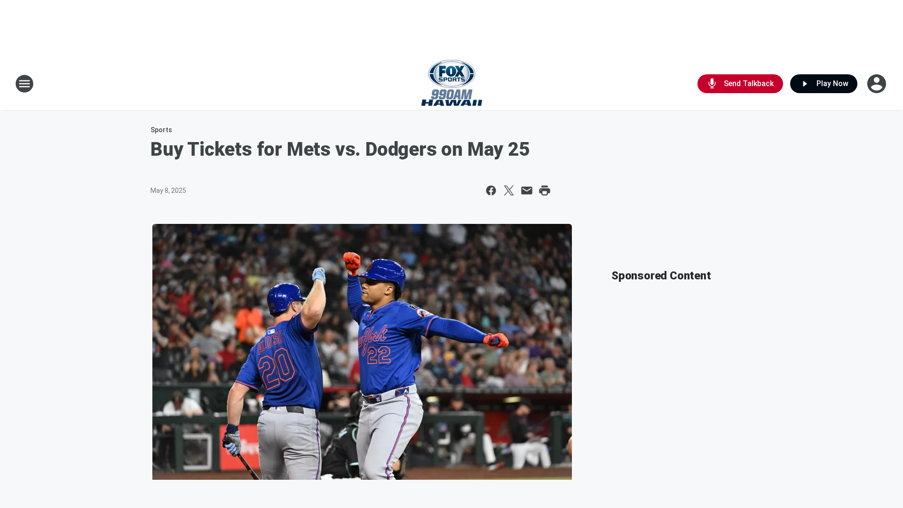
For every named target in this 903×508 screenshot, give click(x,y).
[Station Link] (451, 83)
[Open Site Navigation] (24, 83)
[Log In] (877, 83)
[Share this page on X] (508, 190)
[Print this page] (544, 190)
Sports (161, 130)
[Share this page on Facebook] (491, 190)
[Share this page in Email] (526, 190)
